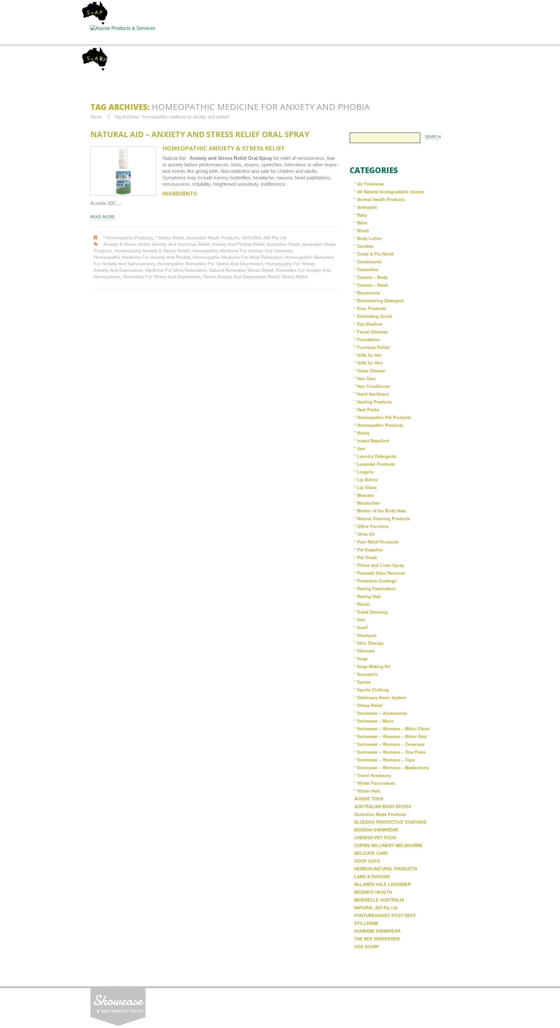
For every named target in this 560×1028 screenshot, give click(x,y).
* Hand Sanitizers (371, 394)
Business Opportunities (442, 37)
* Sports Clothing (371, 690)
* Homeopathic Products (128, 237)
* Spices (362, 682)
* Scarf (361, 627)
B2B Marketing (117, 59)
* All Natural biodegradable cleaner (389, 191)
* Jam (360, 448)
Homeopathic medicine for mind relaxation (238, 257)
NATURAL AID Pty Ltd (264, 237)
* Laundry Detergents (375, 456)
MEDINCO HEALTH (373, 892)
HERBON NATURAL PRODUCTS (385, 869)
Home (118, 34)
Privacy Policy (127, 1011)
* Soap (361, 658)
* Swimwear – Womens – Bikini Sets (390, 736)
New (334, 34)
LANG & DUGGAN (372, 876)
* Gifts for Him (368, 363)
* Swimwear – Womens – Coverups (389, 744)
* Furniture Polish (372, 347)
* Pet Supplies (368, 549)
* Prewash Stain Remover (379, 573)
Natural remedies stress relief (241, 270)
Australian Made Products (212, 237)
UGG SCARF (366, 946)
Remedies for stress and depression (162, 276)
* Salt (359, 619)
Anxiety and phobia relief (238, 244)
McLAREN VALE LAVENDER (382, 884)
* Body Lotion (368, 238)
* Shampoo (365, 635)
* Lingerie (364, 472)
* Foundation (367, 339)
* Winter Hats (367, 791)
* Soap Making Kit (372, 666)
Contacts (388, 34)
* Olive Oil (364, 534)
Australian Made (283, 244)
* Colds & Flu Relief (373, 254)
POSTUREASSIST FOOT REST (385, 915)
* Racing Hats (367, 596)
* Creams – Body (371, 277)
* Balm (361, 223)
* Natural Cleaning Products (382, 518)
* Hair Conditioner (372, 386)
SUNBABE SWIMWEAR (377, 931)
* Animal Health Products (379, 199)
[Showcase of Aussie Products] (118, 1005)
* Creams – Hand (371, 285)
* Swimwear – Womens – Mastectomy (391, 767)
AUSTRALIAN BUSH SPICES (382, 806)
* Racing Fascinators (375, 588)
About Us (173, 34)
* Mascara (364, 495)
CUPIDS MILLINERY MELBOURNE (388, 845)
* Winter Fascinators (374, 783)
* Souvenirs (366, 674)
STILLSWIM (366, 923)
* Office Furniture (371, 526)
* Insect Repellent (371, 440)
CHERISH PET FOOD (375, 837)
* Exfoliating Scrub (373, 316)
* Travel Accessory (372, 775)
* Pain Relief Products (376, 542)
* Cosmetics (366, 269)
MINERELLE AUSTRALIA (379, 900)
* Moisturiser (367, 503)
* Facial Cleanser (371, 332)
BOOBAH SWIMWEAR (376, 830)
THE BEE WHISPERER (377, 939)
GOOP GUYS (367, 861)
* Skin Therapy (369, 643)
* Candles (363, 246)
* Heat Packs (366, 409)
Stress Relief (295, 276)
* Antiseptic (365, 207)
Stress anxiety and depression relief (241, 276)
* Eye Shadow (368, 324)
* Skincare (364, 651)
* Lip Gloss (365, 487)
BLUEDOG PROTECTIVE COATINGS (390, 822)
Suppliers (227, 34)
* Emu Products (370, 308)
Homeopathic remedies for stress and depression (210, 263)
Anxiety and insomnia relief (180, 244)
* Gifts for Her (367, 355)
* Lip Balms (366, 479)
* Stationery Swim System (380, 697)
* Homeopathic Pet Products (382, 417)
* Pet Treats (365, 557)
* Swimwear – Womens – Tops (384, 760)
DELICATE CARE (371, 853)
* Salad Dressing (371, 612)
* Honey (362, 433)
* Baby (360, 215)
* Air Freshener (369, 184)
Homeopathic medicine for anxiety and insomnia (242, 250)
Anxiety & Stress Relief (126, 244)
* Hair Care (365, 378)
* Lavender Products (374, 464)
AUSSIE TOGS (368, 798)
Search (281, 34)
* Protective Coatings (375, 581)
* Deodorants (367, 293)
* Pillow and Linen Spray (379, 565)
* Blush (361, 230)
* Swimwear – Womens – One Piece (390, 752)
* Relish (362, 604)
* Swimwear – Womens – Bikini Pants (391, 728)
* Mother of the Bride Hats (380, 511)
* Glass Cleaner (369, 370)
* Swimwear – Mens (373, 721)
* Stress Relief (169, 237)
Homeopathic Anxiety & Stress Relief (151, 250)
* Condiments (367, 261)
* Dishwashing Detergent (378, 300)
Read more (102, 217)
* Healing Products (373, 402)
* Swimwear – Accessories (380, 713)
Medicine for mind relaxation (175, 270)
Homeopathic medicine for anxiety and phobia (142, 257)
